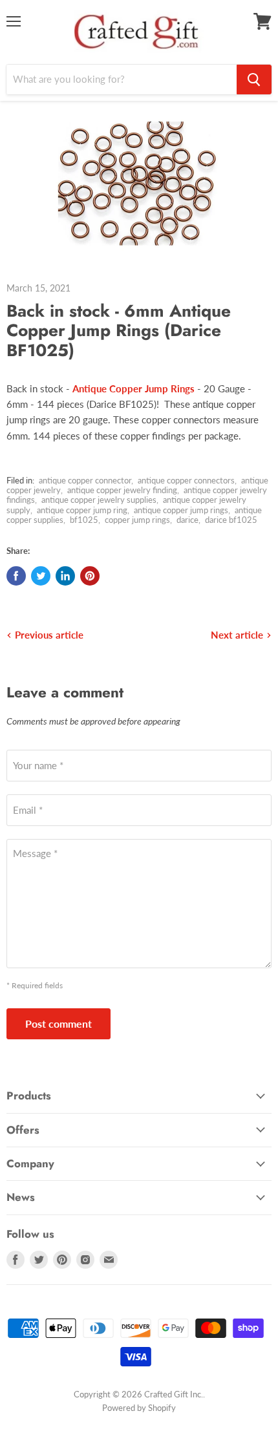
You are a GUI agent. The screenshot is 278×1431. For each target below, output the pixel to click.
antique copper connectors (186, 480)
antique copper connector (85, 480)
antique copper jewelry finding (122, 490)
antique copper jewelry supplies (98, 499)
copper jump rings (137, 519)
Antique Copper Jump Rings (133, 388)
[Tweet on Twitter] (40, 576)
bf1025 (84, 519)
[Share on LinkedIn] (65, 576)
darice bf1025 (231, 519)
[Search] (254, 79)
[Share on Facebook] (16, 576)
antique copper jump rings (181, 510)
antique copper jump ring (82, 510)
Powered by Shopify (139, 1408)
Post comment (58, 1023)
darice (187, 519)
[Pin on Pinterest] (90, 576)
